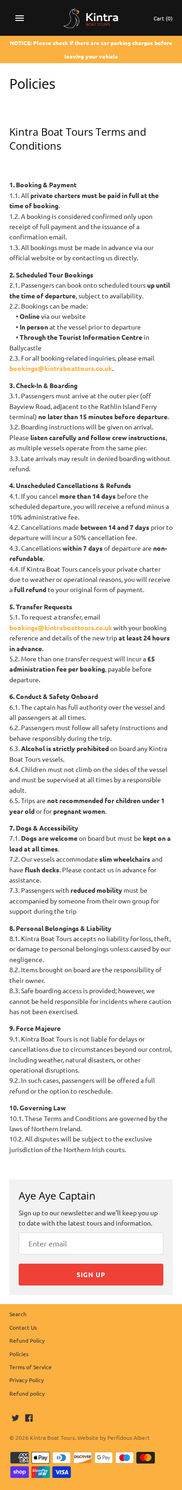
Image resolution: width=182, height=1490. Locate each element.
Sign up (91, 1274)
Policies (18, 1354)
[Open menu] (19, 18)
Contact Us (23, 1327)
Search (18, 1314)
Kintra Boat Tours (52, 1437)
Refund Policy (27, 1340)
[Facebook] (29, 1418)
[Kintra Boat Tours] (91, 18)
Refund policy (27, 1393)
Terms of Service (30, 1367)
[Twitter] (15, 1418)
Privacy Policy (26, 1380)
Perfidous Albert (128, 1437)
